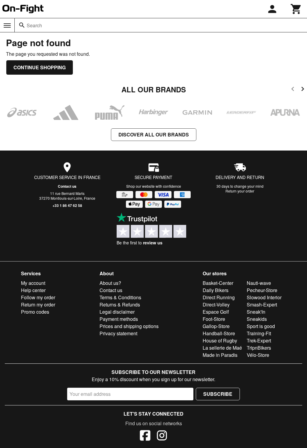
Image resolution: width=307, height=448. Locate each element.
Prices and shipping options (129, 326)
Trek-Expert (259, 340)
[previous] (292, 90)
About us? (110, 282)
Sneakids (257, 318)
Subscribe (217, 393)
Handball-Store (219, 333)
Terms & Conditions (120, 297)
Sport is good (261, 326)
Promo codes (35, 311)
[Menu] (7, 25)
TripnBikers (259, 347)
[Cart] (296, 9)
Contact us (67, 186)
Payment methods (119, 318)
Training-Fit (259, 333)
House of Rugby (220, 340)
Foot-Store (214, 318)
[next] (302, 90)
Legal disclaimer (117, 311)
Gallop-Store (216, 326)
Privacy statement (118, 333)
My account (33, 282)
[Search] (21, 25)
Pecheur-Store (262, 290)
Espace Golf (216, 311)
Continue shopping (39, 67)
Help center (33, 290)
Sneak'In (256, 311)
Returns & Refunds (120, 304)
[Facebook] (145, 436)
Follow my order (38, 297)
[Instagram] (162, 436)
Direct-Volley (216, 304)
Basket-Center (218, 282)
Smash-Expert (262, 304)
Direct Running (219, 297)
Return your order (239, 190)
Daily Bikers (215, 290)
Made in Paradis (220, 354)
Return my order (38, 304)
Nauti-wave (259, 282)
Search (34, 25)
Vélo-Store (258, 354)
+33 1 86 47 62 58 (67, 205)
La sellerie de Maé (222, 347)
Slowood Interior (264, 297)
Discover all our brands (153, 134)
